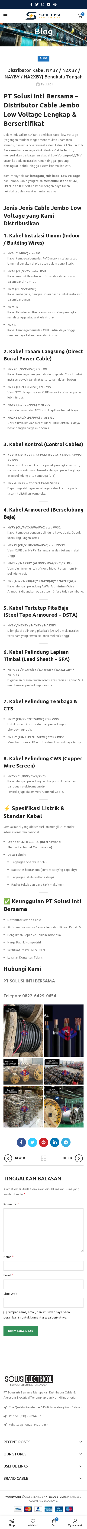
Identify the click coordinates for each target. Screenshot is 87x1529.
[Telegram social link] (66, 1142)
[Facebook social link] (31, 4)
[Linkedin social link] (54, 1142)
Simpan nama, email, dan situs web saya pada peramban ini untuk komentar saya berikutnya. (36, 1315)
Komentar (11, 1204)
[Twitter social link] (37, 4)
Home (38, 40)
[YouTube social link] (48, 4)
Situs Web (10, 1294)
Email (8, 1275)
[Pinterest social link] (55, 4)
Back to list (43, 1158)
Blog (49, 40)
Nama (8, 1257)
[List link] (43, 1416)
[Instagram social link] (42, 4)
